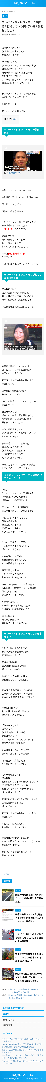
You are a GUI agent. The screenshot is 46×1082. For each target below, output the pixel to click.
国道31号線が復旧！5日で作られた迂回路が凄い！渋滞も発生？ (29, 898)
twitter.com (15, 173)
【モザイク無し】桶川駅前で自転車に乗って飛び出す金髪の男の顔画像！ (29, 937)
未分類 (6, 874)
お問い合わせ (8, 1020)
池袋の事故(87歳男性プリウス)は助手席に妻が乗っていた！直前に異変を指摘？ (28, 977)
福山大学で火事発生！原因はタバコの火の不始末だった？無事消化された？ (29, 957)
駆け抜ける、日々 (25, 3)
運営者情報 (7, 1025)
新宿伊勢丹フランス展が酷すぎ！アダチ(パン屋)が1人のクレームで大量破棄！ (29, 918)
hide (14, 119)
